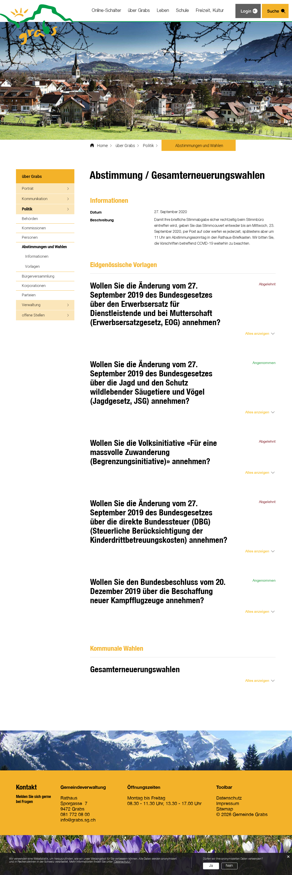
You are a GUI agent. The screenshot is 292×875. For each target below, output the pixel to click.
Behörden (30, 218)
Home (102, 145)
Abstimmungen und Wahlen (48, 246)
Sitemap (224, 808)
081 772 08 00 (75, 814)
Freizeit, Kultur (210, 11)
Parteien (29, 294)
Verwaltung (31, 304)
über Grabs (139, 11)
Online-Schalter (106, 11)
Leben (163, 11)
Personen (30, 237)
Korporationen (34, 285)
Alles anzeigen (257, 333)
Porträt (28, 188)
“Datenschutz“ (122, 862)
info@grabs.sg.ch (78, 819)
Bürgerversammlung (38, 276)
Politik (27, 208)
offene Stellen (33, 315)
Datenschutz (229, 797)
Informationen (36, 256)
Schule (182, 11)
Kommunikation (34, 198)
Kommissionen (34, 227)
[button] (125, 145)
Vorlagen (32, 266)
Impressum (227, 803)
